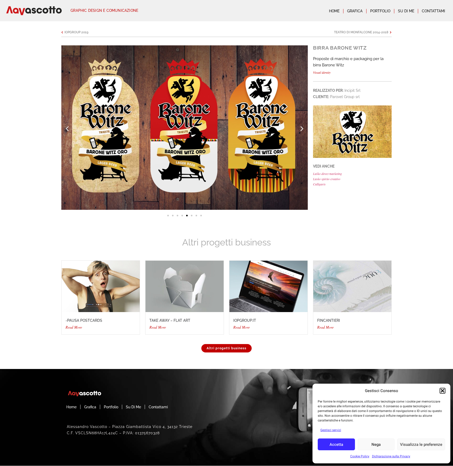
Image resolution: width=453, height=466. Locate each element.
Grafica (355, 11)
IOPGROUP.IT (244, 320)
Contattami (433, 11)
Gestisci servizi (330, 430)
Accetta (336, 444)
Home (334, 11)
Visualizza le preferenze (421, 444)
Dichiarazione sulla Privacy (391, 456)
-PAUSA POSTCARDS (84, 320)
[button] (442, 390)
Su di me (406, 11)
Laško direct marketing (327, 174)
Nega (376, 444)
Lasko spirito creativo (326, 179)
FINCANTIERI (328, 320)
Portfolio (380, 11)
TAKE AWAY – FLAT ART (169, 320)
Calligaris (319, 184)
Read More (74, 327)
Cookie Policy (359, 456)
